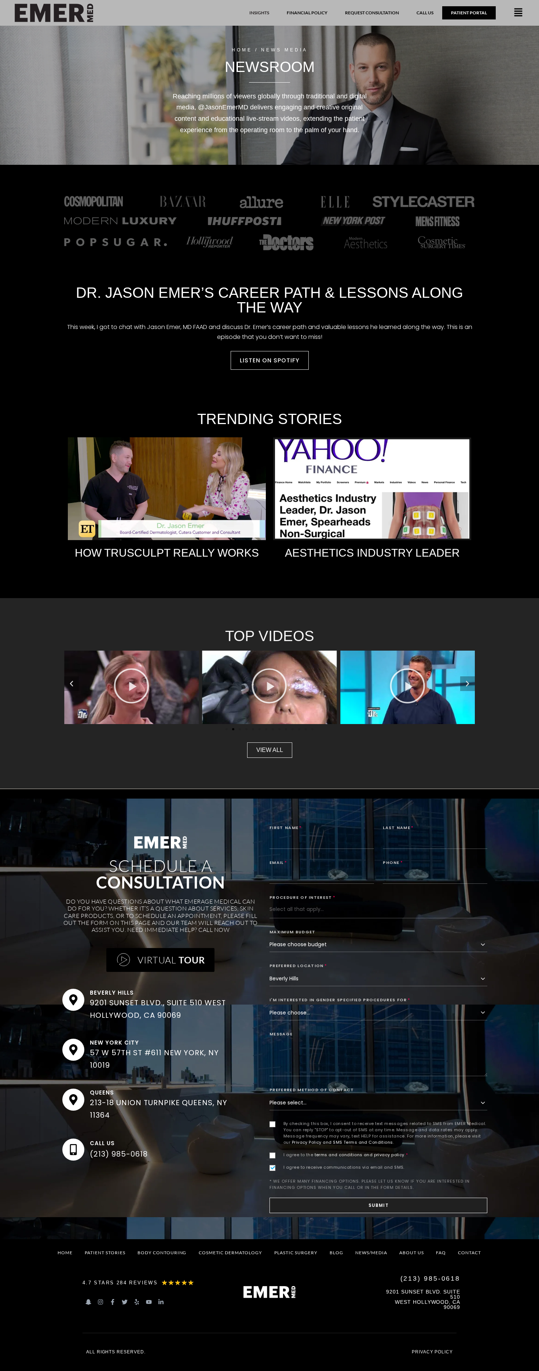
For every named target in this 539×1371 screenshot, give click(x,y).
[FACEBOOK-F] (112, 1302)
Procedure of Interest (303, 897)
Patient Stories (105, 1252)
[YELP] (137, 1302)
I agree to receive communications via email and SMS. (343, 1167)
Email (278, 862)
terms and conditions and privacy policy (359, 1155)
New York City (114, 1042)
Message (281, 1034)
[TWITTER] (125, 1302)
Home (65, 1252)
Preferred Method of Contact (312, 1090)
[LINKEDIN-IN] (161, 1302)
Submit (378, 1205)
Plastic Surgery (295, 1252)
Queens (102, 1092)
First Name (286, 828)
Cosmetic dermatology (230, 1252)
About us (411, 1252)
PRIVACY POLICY (432, 1351)
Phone (393, 862)
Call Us (102, 1143)
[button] (518, 13)
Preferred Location (298, 966)
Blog (336, 1252)
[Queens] (73, 1100)
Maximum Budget (292, 932)
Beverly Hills (111, 992)
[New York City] (73, 1050)
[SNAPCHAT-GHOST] (88, 1302)
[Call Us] (73, 1150)
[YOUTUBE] (149, 1302)
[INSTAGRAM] (100, 1302)
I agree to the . (345, 1155)
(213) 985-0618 (118, 1154)
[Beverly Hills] (73, 1000)
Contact (469, 1252)
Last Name (398, 828)
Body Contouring (162, 1252)
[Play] (131, 687)
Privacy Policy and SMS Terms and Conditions (342, 1142)
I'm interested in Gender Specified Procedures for (340, 1000)
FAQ (441, 1252)
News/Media (371, 1252)
